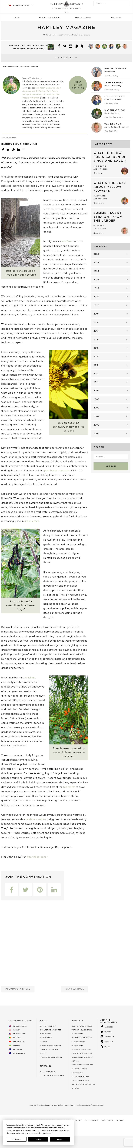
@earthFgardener (37, 856)
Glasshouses (77, 1034)
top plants (69, 787)
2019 (96, 314)
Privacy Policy (91, 1120)
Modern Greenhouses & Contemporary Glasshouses (82, 1041)
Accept (60, 1139)
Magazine (116, 17)
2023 (96, 279)
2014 (96, 356)
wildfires (67, 241)
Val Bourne (112, 124)
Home (5, 67)
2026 (96, 254)
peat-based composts (57, 470)
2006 (96, 425)
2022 (96, 288)
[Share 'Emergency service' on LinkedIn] (18, 149)
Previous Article (17, 989)
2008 (96, 408)
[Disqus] (44, 942)
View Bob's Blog (111, 75)
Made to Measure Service (51, 1057)
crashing (30, 677)
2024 (96, 271)
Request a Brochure (50, 17)
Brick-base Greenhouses (82, 1065)
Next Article (74, 989)
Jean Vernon (113, 82)
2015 (96, 348)
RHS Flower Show (48, 1071)
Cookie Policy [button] (58, 1130)
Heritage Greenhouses (82, 1026)
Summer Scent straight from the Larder (108, 216)
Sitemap (119, 1120)
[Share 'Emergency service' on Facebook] (2, 149)
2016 (96, 339)
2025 (96, 262)
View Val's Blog (111, 131)
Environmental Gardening (52, 1075)
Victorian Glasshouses (82, 1030)
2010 (96, 390)
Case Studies (45, 1034)
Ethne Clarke (100, 166)
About (17, 17)
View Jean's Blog (111, 89)
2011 (96, 382)
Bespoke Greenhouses (81, 1049)
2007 (96, 416)
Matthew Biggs (115, 110)
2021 (96, 296)
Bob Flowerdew (115, 68)
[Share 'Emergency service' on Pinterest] (13, 149)
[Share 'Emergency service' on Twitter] (8, 149)
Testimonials (46, 1038)
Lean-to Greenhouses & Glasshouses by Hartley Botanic (83, 1057)
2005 (96, 433)
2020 (96, 305)
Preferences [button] (47, 1133)
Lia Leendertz (114, 96)
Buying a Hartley (48, 1026)
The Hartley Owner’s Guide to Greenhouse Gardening (29, 47)
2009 (96, 399)
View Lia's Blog (111, 103)
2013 (96, 365)
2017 (96, 331)
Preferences (16, 1139)
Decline (38, 1139)
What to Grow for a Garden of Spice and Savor (110, 157)
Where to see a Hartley (50, 1045)
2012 (96, 373)
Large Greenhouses (80, 1076)
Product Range (83, 17)
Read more (99, 173)
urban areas (31, 521)
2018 (96, 322)
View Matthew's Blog (113, 117)
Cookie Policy (107, 1120)
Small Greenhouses (80, 1080)
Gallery (43, 1042)
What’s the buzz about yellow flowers (110, 187)
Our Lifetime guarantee (50, 1030)
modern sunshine (36, 819)
